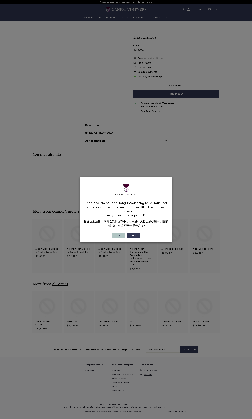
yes (134, 235)
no (118, 235)
